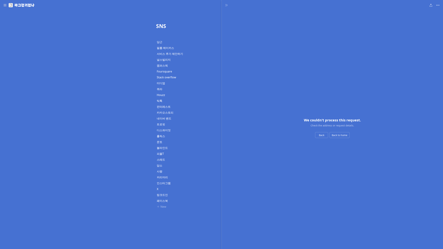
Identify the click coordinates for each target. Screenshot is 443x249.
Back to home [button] (339, 135)
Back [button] (321, 135)
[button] (5, 5)
